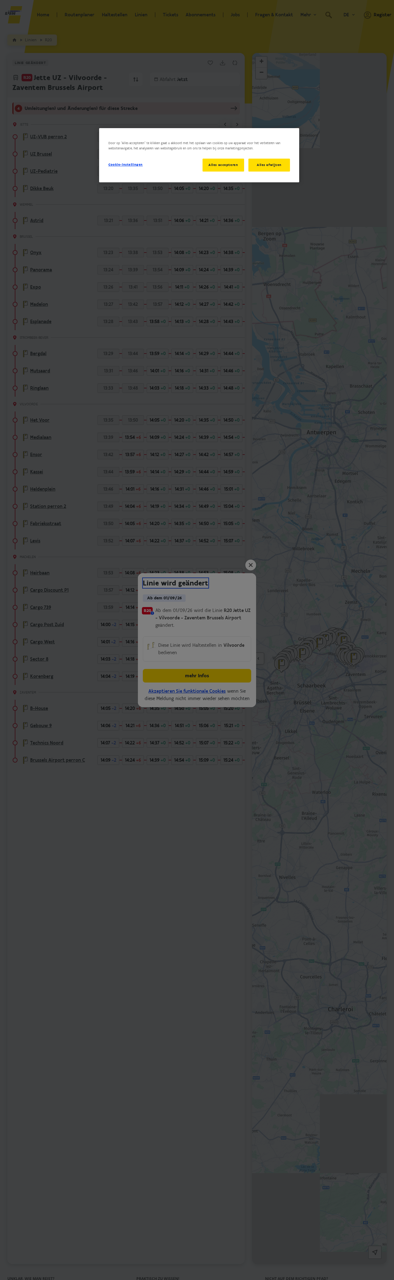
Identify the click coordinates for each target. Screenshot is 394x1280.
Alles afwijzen (269, 165)
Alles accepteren (223, 165)
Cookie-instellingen (125, 164)
